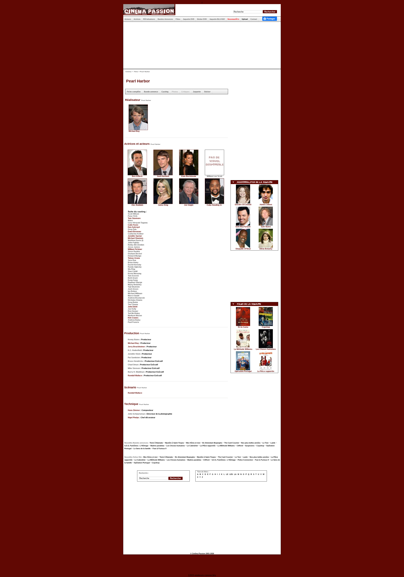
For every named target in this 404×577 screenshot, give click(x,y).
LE (227, 474)
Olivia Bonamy (265, 249)
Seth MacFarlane (243, 227)
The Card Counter (231, 443)
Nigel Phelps (133, 417)
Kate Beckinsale (188, 176)
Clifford (240, 446)
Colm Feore (133, 225)
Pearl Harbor (138, 81)
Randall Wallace (135, 375)
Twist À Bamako (156, 443)
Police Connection (245, 460)
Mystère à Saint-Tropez (174, 443)
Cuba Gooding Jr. (214, 205)
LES (231, 474)
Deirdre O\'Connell (243, 204)
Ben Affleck (137, 176)
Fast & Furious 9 (159, 448)
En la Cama (243, 327)
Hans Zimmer (134, 410)
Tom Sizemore (134, 218)
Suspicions (249, 446)
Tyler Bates (266, 227)
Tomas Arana (134, 258)
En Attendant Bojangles (212, 443)
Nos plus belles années (250, 443)
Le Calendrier (192, 446)
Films (136, 71)
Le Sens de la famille (142, 448)
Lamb (272, 443)
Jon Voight (188, 205)
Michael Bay (134, 131)
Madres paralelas (157, 446)
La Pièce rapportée (265, 371)
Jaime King (163, 205)
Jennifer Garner (135, 236)
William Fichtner (135, 249)
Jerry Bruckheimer (136, 347)
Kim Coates (133, 318)
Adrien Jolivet (266, 204)
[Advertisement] (200, 45)
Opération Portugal (243, 371)
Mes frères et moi (193, 443)
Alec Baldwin (137, 205)
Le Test (265, 443)
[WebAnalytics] (202, 564)
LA (235, 474)
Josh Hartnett (163, 176)
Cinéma (128, 71)
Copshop (266, 327)
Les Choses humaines (266, 349)
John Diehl (132, 307)
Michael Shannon (135, 238)
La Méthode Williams (243, 349)
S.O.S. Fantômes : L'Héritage (136, 446)
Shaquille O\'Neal (243, 249)
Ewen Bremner (134, 231)
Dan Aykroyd (134, 227)
